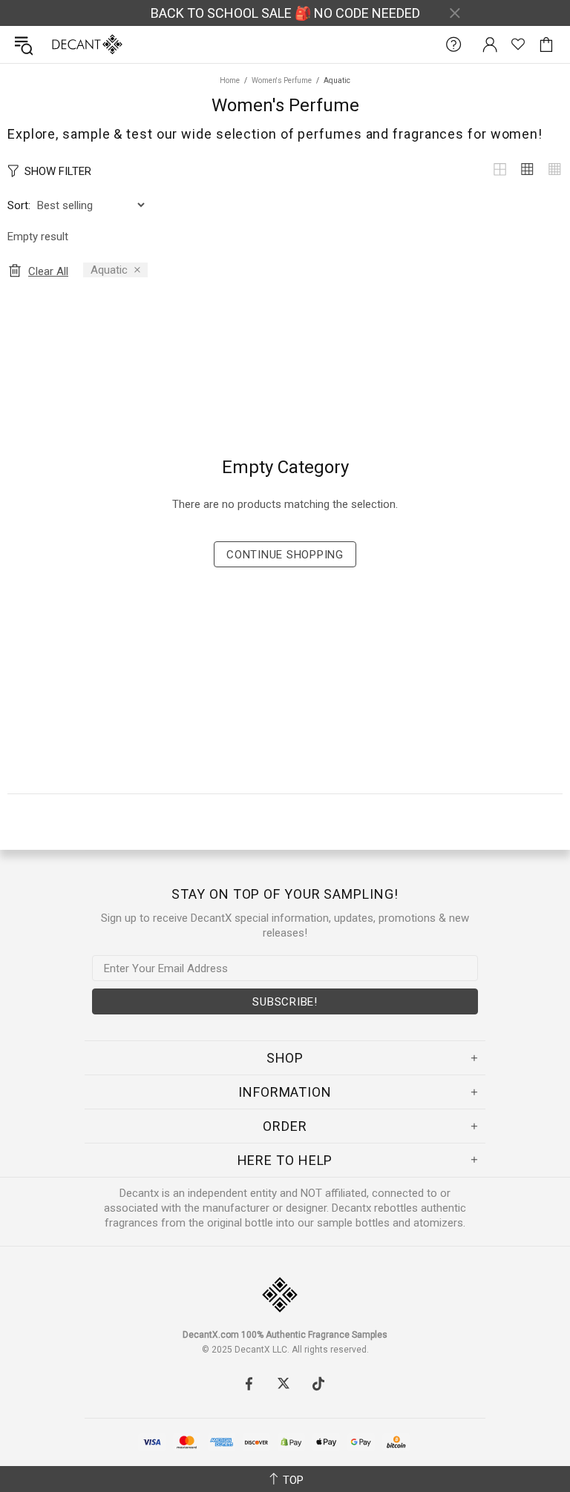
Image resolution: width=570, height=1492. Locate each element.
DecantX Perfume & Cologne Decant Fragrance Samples (58, 44)
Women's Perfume (282, 80)
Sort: (18, 205)
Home (230, 80)
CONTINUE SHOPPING (285, 554)
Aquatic (109, 270)
